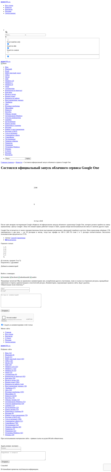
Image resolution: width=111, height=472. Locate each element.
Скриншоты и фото (12, 135)
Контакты (8, 9)
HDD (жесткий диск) (13, 73)
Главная (8, 332)
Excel (7, 71)
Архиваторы (10, 88)
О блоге (8, 151)
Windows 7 (9, 83)
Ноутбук (8, 112)
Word (7, 86)
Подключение (10, 122)
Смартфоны (9, 137)
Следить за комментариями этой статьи (18, 325)
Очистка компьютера (13, 118)
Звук (7, 104)
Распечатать (11, 240)
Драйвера (8, 102)
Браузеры (8, 92)
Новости (8, 7)
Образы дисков (10, 114)
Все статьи (9, 5)
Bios (6, 67)
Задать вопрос (10, 13)
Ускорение (9, 145)
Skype (7, 77)
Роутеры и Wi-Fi (11, 131)
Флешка (8, 149)
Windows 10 (9, 81)
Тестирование (10, 139)
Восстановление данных (14, 100)
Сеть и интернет (11, 133)
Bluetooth (8, 69)
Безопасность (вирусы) (13, 90)
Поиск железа (10, 123)
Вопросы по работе (12, 98)
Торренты (8, 143)
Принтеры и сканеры (13, 125)
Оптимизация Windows (13, 116)
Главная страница (7, 162)
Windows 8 (9, 85)
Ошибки (8, 120)
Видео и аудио (10, 94)
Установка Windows (12, 147)
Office (7, 75)
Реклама (8, 11)
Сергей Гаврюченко (18, 238)
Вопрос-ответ (10, 96)
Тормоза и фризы (11, 141)
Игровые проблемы (12, 106)
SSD (6, 79)
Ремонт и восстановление (14, 129)
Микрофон (9, 108)
